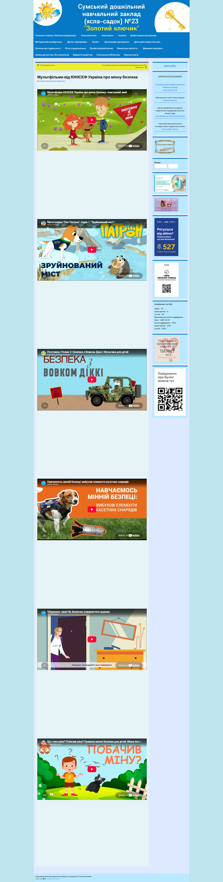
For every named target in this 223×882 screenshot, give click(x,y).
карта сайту (170, 65)
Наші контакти (131, 55)
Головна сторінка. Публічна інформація (55, 35)
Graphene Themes (53, 879)
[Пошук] (173, 166)
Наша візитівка (89, 35)
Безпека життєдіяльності (48, 48)
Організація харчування (116, 42)
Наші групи (107, 35)
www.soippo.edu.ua (170, 129)
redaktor (42, 81)
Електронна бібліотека (108, 55)
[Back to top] (217, 876)
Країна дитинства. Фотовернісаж (52, 55)
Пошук (157, 162)
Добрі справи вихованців (143, 35)
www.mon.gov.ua (170, 100)
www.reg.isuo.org (170, 90)
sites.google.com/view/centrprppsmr (170, 116)
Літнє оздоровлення (75, 48)
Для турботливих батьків (147, 42)
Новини (122, 35)
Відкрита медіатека (83, 55)
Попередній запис (47, 65)
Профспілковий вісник (101, 48)
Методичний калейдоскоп (48, 42)
